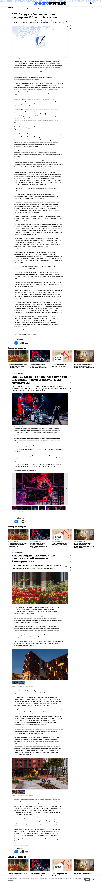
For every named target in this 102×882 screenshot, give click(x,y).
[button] (67, 489)
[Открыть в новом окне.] (17, 343)
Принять (87, 879)
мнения (34, 334)
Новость (10, 7)
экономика (29, 334)
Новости (14, 373)
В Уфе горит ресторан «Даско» (76, 7)
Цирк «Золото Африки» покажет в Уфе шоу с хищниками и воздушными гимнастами (35, 7)
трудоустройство (22, 334)
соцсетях (32, 459)
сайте (22, 459)
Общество (14, 11)
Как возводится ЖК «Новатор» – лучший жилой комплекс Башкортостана (55, 7)
